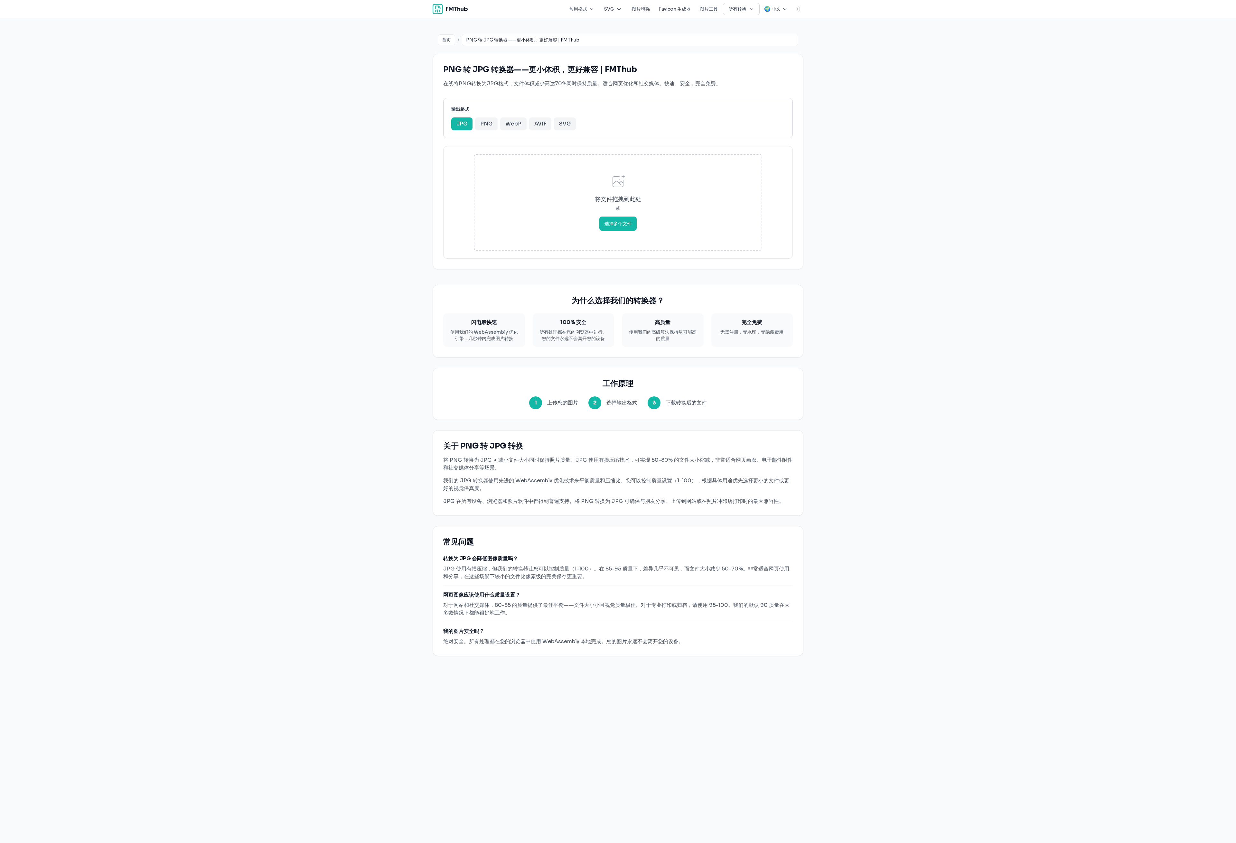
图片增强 (641, 9)
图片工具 (709, 9)
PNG (486, 123)
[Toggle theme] (798, 9)
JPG (461, 123)
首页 (446, 40)
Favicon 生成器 (675, 9)
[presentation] (618, 202)
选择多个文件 (618, 224)
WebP (513, 123)
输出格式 (460, 109)
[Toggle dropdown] (591, 9)
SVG (565, 123)
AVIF (540, 123)
